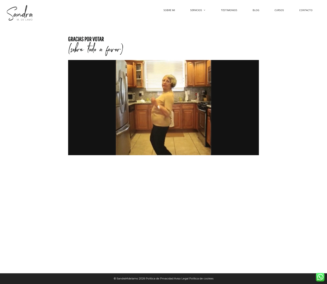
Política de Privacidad (160, 278)
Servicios (196, 10)
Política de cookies (201, 278)
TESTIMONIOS (229, 10)
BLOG (256, 10)
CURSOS (279, 10)
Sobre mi (169, 10)
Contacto (306, 10)
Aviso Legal (181, 278)
